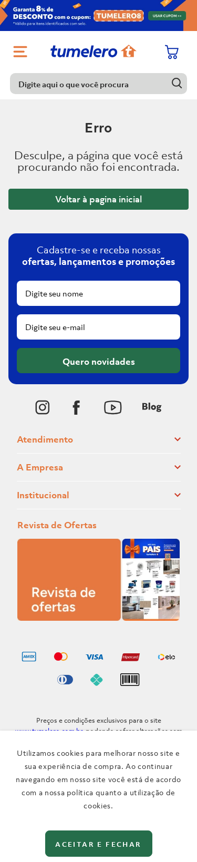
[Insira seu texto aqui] (42, 407)
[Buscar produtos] (176, 83)
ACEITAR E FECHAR (98, 844)
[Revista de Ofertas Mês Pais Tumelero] (98, 617)
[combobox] (99, 83)
